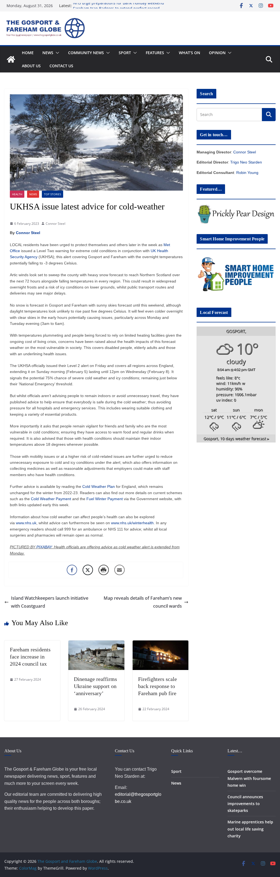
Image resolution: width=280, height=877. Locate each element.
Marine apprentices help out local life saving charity (250, 828)
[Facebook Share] (72, 570)
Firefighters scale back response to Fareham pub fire (157, 686)
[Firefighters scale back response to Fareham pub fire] (160, 644)
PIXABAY (44, 547)
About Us (31, 65)
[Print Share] (103, 570)
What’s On (189, 52)
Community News (86, 52)
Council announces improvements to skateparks (245, 803)
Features (155, 52)
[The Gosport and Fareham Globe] (11, 59)
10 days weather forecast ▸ (236, 438)
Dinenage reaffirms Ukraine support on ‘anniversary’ (95, 686)
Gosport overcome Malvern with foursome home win (249, 778)
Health (17, 194)
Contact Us (61, 65)
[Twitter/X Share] (88, 570)
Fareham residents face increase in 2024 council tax (30, 656)
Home (28, 52)
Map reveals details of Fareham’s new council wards (143, 602)
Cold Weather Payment (51, 499)
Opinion (217, 52)
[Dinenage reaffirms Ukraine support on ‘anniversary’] (96, 644)
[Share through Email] (119, 570)
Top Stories (52, 194)
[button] (56, 53)
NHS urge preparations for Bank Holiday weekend (118, 5)
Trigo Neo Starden (246, 162)
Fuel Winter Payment (104, 499)
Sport (125, 52)
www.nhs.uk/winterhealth (132, 523)
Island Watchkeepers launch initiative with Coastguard (49, 602)
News (47, 52)
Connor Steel (55, 223)
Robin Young (247, 172)
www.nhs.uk (26, 523)
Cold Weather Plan (98, 486)
